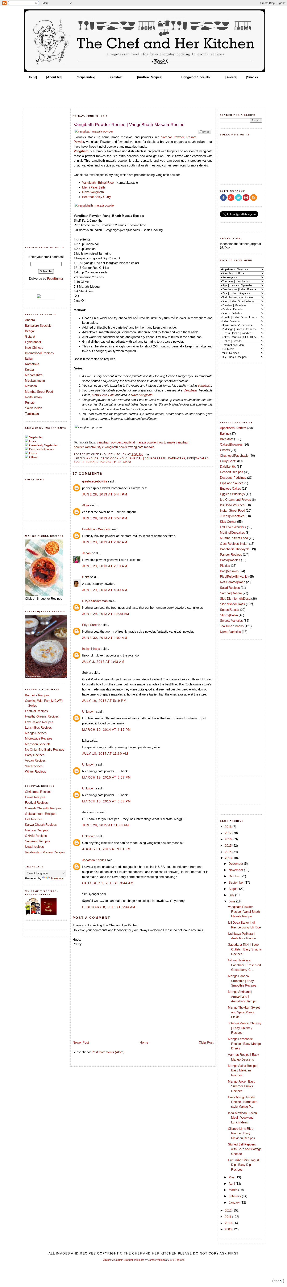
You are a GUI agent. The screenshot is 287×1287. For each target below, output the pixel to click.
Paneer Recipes (231, 554)
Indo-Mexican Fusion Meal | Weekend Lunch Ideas (242, 1117)
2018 (228, 826)
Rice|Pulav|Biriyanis (234, 576)
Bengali (30, 331)
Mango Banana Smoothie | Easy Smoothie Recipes (242, 980)
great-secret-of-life (94, 481)
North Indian (33, 397)
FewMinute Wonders (96, 529)
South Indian (33, 408)
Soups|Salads (229, 609)
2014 (228, 852)
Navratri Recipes (36, 830)
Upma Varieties (230, 631)
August (234, 888)
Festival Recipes (36, 711)
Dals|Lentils (228, 466)
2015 (228, 845)
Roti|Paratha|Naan (232, 582)
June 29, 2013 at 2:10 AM (104, 566)
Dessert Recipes (231, 472)
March (233, 1190)
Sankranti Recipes (37, 841)
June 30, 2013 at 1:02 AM (104, 638)
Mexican (31, 386)
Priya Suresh (91, 625)
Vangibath (81, 151)
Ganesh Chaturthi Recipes (43, 808)
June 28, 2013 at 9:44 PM (104, 494)
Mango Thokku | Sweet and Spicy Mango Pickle (244, 1012)
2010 (228, 1223)
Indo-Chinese (34, 347)
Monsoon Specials (37, 744)
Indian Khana (91, 648)
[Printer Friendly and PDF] (204, 133)
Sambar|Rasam (231, 593)
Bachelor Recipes (37, 695)
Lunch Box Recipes (38, 727)
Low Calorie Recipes (39, 722)
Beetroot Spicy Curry (96, 197)
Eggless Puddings (232, 494)
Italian (29, 358)
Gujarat (30, 336)
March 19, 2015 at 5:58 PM (106, 801)
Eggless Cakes (230, 488)
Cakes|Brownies (231, 444)
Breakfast (226, 439)
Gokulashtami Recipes (40, 813)
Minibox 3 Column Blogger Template (123, 1259)
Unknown (88, 711)
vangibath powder (109, 442)
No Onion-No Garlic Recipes (44, 749)
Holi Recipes (33, 819)
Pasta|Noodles (230, 560)
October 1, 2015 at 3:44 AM (108, 883)
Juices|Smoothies (232, 516)
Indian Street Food (232, 510)
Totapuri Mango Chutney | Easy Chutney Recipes (244, 1027)
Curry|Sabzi (228, 461)
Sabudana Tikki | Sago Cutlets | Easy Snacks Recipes (245, 949)
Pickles (225, 565)
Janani (86, 553)
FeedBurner (55, 278)
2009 (228, 1229)
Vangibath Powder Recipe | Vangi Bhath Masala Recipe (244, 911)
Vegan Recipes (35, 760)
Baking (224, 433)
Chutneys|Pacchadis (234, 455)
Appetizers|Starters (233, 428)
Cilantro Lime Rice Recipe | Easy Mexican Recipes (241, 1133)
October (235, 876)
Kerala (29, 369)
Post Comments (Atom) (108, 1052)
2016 (228, 839)
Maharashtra (33, 375)
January (235, 1202)
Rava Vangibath (93, 192)
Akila (85, 505)
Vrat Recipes (34, 766)
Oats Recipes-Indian (234, 543)
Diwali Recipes (35, 797)
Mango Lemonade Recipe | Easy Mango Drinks (244, 1043)
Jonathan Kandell (94, 860)
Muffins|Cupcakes (232, 532)
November (236, 870)
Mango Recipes (36, 733)
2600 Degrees (176, 1259)
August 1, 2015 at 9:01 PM (106, 849)
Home (144, 1042)
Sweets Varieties (231, 620)
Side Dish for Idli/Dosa (235, 598)
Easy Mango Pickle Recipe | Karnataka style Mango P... (242, 1101)
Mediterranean (35, 380)
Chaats (225, 450)
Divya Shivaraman (95, 601)
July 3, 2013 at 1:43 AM (103, 661)
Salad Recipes (230, 587)
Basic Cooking (112, 458)
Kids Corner (228, 521)
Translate (57, 878)
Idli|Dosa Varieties (232, 505)
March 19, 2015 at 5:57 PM (106, 777)
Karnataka (32, 364)
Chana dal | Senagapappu (145, 458)
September (237, 882)
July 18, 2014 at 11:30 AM (105, 753)
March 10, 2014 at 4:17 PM (106, 729)
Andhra (30, 320)
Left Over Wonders (233, 527)
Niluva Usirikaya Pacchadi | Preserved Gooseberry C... (244, 964)
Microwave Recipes (38, 738)
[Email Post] (147, 454)
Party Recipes (35, 755)
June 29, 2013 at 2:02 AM (104, 542)
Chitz (85, 577)
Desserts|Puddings (233, 477)
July (232, 895)
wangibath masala (141, 447)
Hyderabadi (33, 342)
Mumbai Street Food (39, 391)
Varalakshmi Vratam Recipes (45, 852)
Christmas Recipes (38, 791)
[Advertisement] (143, 92)
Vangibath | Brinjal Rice (98, 182)
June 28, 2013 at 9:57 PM (104, 518)
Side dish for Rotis (232, 604)
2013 (228, 858)
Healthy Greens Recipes (42, 716)
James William (156, 1259)
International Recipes (39, 353)
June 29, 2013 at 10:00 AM (105, 614)
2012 (228, 1210)
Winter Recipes (35, 771)
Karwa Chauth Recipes (41, 824)
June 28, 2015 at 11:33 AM (105, 825)
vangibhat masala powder (139, 442)
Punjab (29, 402)
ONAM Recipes (36, 835)
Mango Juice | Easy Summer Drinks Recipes (241, 1086)
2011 (228, 1216)
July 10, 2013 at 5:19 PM (104, 700)
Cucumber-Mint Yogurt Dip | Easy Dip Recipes (243, 1164)
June (232, 901)
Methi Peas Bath (93, 187)
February (235, 1196)
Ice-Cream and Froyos (235, 499)
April (232, 1183)
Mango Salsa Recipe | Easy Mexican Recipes (243, 1070)
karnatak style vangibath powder (106, 447)
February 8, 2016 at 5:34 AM (109, 907)
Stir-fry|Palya (229, 615)
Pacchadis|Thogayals (235, 549)
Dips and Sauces (232, 483)
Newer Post (81, 1042)
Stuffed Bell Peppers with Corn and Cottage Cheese (245, 1149)
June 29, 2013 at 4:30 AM (104, 590)
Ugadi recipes (34, 846)
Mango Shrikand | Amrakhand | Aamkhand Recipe (242, 996)
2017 (228, 833)
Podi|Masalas (198, 458)
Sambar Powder (172, 137)
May (232, 1177)
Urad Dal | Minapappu (113, 461)
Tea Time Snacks (232, 626)
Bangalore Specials (38, 325)
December (236, 863)
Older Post (206, 1042)
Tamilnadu (32, 413)
